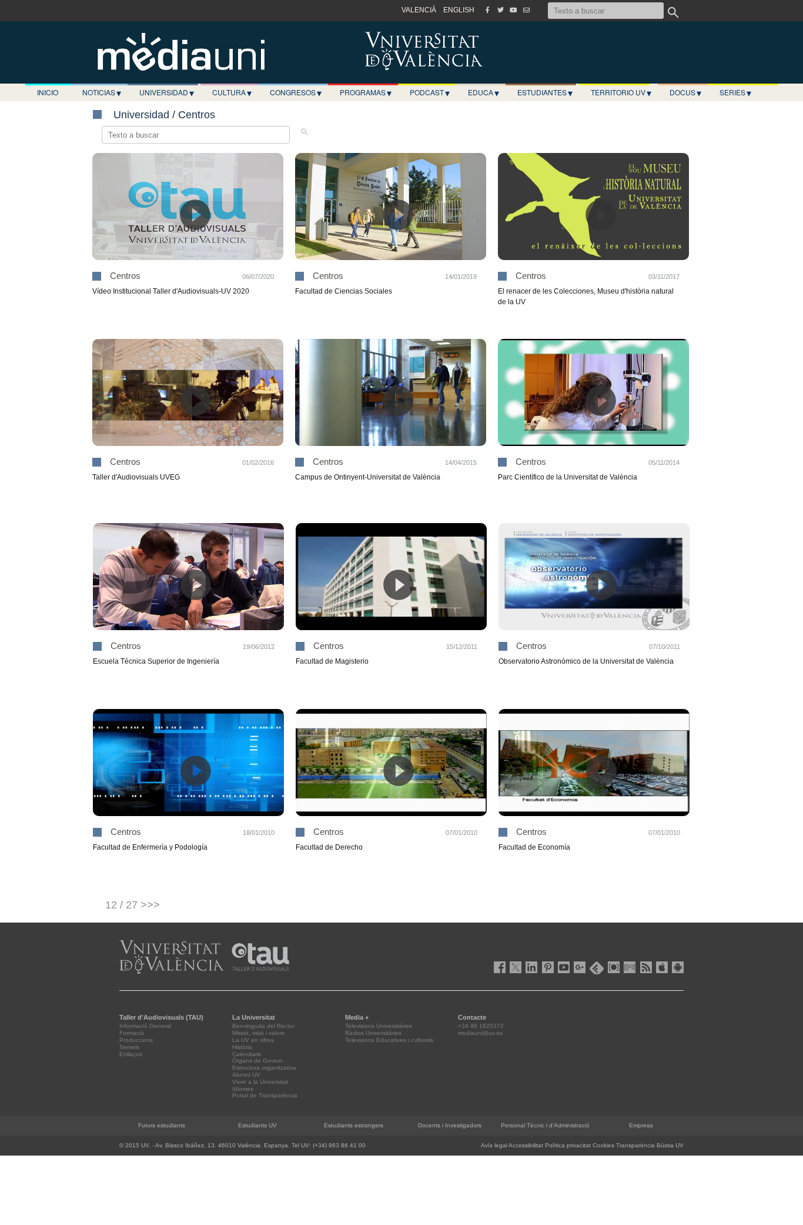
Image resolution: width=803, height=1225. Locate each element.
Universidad (166, 92)
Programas (366, 92)
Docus (685, 92)
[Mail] (526, 10)
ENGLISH (458, 10)
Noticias (101, 92)
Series (735, 92)
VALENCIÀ (419, 10)
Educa (483, 92)
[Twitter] (500, 10)
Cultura (232, 92)
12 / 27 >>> (132, 905)
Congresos (296, 92)
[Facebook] (487, 10)
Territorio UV (621, 92)
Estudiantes (545, 92)
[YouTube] (513, 10)
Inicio (47, 92)
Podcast (430, 92)
